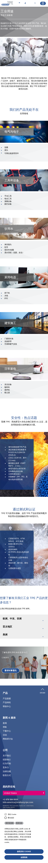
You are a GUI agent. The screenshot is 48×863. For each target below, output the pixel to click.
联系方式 (7, 775)
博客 (5, 727)
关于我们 (7, 755)
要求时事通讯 (11, 670)
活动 (5, 735)
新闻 (5, 723)
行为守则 (7, 763)
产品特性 (7, 702)
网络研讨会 (8, 739)
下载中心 (7, 731)
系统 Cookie (12, 814)
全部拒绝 (24, 857)
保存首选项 (9, 823)
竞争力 (6, 767)
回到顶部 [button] (42, 692)
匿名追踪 (11, 818)
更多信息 (19, 823)
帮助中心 (7, 706)
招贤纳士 (7, 759)
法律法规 (7, 771)
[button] (24, 619)
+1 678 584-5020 (10, 799)
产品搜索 (7, 698)
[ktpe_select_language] (36, 3)
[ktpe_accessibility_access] (19, 3)
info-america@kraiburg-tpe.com (18, 802)
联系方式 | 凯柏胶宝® (25, 3)
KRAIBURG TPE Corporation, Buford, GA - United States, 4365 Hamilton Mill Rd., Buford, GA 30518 (18, 807)
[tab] (24, 619)
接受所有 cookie (24, 851)
